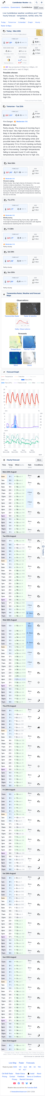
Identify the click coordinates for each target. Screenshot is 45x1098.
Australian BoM (32, 1087)
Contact (12, 1076)
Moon (8, 57)
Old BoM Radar (7, 1073)
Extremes (22, 57)
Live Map (12, 1062)
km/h (36, 8)
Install (32, 1073)
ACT (24, 1069)
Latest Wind (22, 48)
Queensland (15, 7)
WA (30, 1067)
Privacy (14, 1079)
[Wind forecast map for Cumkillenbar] (15, 358)
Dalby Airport (22, 34)
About (39, 1073)
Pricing (4, 1076)
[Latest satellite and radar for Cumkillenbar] (30, 309)
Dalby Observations (22, 329)
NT (20, 1069)
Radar (21, 1062)
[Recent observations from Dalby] (23, 323)
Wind (16, 365)
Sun (36, 48)
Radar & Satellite (30, 316)
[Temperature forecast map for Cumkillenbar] (15, 342)
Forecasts (30, 1062)
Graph (30, 22)
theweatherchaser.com (19, 1091)
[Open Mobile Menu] (42, 2)
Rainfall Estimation (26, 1079)
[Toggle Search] (36, 2)
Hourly (37, 22)
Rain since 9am (8, 48)
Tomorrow (12, 22)
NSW (15, 1067)
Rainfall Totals (29, 349)
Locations (5, 7)
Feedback (21, 1076)
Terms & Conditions (34, 1076)
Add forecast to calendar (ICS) (34, 1056)
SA (35, 1067)
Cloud (29, 365)
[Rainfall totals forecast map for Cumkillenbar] (29, 342)
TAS (39, 1067)
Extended (22, 22)
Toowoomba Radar (12, 316)
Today (3, 22)
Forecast (15, 39)
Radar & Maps (6, 26)
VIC (20, 1067)
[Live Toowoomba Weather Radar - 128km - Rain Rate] (39, 32)
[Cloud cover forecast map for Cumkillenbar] (29, 358)
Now (36, 38)
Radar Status (20, 1073)
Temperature (16, 349)
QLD (25, 1067)
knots (41, 8)
